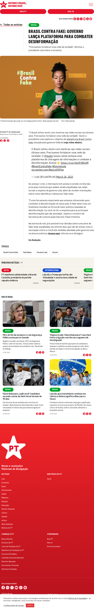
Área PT (23, 11)
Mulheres (4, 498)
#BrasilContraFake (41, 166)
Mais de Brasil (7, 296)
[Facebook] (74, 19)
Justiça (4, 520)
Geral (49, 479)
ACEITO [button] (30, 605)
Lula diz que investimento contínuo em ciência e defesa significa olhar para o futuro (68, 396)
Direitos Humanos (8, 509)
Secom (55, 252)
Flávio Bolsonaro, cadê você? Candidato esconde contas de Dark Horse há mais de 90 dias (22, 396)
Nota (6, 270)
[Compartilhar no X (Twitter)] (4, 140)
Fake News (27, 252)
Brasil (8, 331)
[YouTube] (84, 19)
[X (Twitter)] (81, 19)
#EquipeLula (59, 166)
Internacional (52, 270)
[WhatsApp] (87, 19)
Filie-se (71, 11)
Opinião (4, 517)
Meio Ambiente (7, 524)
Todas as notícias (11, 24)
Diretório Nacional (8, 562)
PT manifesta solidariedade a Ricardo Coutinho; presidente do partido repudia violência (18, 277)
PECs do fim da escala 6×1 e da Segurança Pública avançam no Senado (22, 336)
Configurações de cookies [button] (14, 605)
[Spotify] (90, 19)
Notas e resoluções (12, 466)
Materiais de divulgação (14, 469)
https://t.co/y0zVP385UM (74, 162)
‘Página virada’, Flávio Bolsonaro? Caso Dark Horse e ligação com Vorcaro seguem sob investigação (70, 337)
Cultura (4, 513)
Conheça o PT (7, 534)
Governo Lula (42, 252)
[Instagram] (78, 19)
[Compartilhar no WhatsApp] (8, 140)
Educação (5, 505)
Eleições (4, 502)
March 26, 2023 (64, 176)
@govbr (48, 156)
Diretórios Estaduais (9, 569)
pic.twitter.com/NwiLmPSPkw (47, 169)
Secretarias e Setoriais (10, 565)
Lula (3, 479)
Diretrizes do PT (54, 474)
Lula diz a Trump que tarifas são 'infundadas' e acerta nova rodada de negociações (60, 277)
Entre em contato (53, 546)
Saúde (3, 494)
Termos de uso (6, 594)
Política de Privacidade (77, 598)
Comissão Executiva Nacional (12, 558)
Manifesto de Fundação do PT (12, 550)
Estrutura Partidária (9, 554)
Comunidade (52, 534)
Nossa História (6, 539)
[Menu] (91, 4)
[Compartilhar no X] (40, 352)
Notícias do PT (7, 528)
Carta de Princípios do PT (11, 546)
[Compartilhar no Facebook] (1, 140)
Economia (5, 483)
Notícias (5, 474)
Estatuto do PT (7, 543)
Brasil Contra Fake (11, 252)
